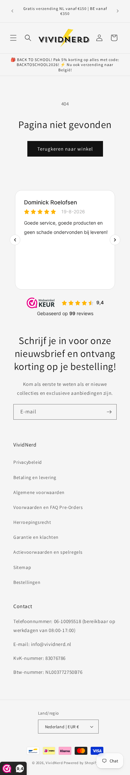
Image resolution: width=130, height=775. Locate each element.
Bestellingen (26, 582)
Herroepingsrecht (32, 522)
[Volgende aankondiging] (117, 11)
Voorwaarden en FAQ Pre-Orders (48, 507)
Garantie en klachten (36, 537)
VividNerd (54, 762)
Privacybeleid (27, 462)
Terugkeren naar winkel (65, 149)
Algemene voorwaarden (39, 492)
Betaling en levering (34, 477)
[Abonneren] (109, 412)
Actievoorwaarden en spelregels (48, 552)
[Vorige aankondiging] (12, 11)
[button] (13, 38)
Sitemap (22, 567)
